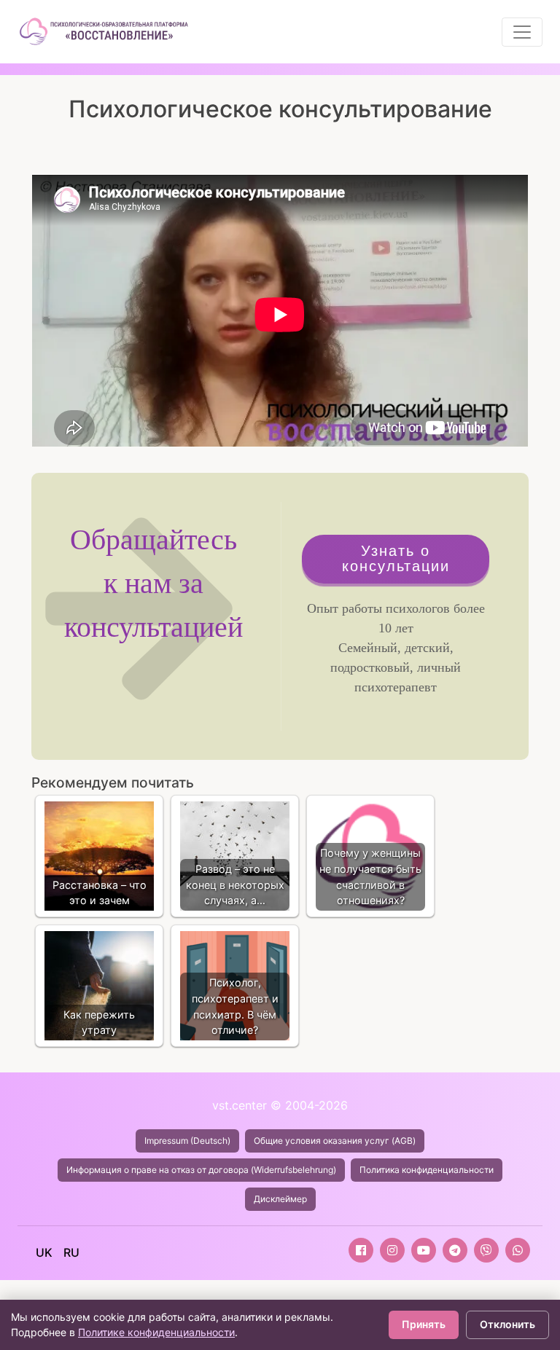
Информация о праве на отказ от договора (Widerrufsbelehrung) (201, 1169)
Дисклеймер (280, 1198)
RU (71, 1252)
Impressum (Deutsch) (187, 1140)
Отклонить (507, 1324)
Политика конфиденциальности (426, 1169)
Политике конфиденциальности (156, 1332)
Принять (424, 1324)
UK (44, 1252)
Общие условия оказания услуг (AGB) (335, 1140)
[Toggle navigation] (522, 32)
